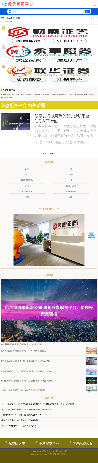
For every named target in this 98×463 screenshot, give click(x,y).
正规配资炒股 (83, 443)
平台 (71, 169)
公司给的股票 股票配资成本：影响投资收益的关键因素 (23, 390)
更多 (93, 18)
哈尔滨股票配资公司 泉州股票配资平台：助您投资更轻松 (22, 344)
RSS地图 (54, 451)
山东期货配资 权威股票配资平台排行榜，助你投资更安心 (23, 350)
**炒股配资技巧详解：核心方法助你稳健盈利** (21, 414)
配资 (27, 169)
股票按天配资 (71, 185)
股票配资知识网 (54, 454)
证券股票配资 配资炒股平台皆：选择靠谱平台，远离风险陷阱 (25, 361)
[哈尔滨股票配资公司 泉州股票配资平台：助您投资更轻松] (49, 310)
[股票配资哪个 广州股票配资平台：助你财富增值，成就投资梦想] (91, 380)
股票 (27, 185)
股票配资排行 (71, 191)
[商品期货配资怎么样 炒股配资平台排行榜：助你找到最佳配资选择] (91, 371)
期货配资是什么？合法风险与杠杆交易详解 (20, 420)
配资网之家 (16, 443)
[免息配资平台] (17, 4)
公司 (71, 180)
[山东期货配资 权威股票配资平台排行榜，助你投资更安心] (91, 350)
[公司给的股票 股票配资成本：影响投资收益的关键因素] (91, 389)
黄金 (71, 174)
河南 (27, 197)
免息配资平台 (49, 443)
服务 (71, 197)
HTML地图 (63, 451)
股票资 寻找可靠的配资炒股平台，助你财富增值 (64, 118)
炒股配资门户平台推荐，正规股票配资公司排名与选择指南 (26, 409)
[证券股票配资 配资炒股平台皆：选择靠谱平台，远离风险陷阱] (91, 361)
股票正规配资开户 (27, 180)
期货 (27, 174)
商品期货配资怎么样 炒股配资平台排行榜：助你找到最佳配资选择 (27, 371)
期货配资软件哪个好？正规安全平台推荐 (19, 425)
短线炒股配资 (27, 191)
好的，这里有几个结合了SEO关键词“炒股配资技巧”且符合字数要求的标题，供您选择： (39, 404)
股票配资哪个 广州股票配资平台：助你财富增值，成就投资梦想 (26, 380)
